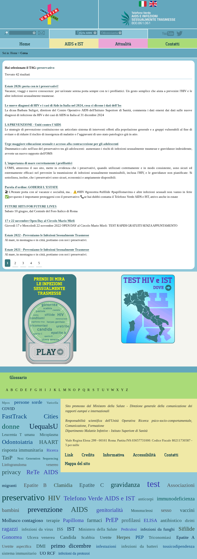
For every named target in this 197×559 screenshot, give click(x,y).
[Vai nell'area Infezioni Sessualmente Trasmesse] (49, 318)
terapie (53, 520)
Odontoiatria (109, 33)
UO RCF (47, 553)
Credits (88, 454)
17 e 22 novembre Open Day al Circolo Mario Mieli (40, 221)
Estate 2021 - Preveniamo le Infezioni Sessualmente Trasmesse (47, 249)
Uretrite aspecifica (16, 546)
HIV (54, 498)
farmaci (94, 520)
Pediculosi (129, 529)
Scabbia (88, 537)
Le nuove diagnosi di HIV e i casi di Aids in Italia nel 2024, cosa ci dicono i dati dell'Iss (63, 105)
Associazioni (181, 485)
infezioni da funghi (158, 529)
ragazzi (10, 529)
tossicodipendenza (179, 546)
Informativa (113, 454)
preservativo (23, 497)
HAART (48, 442)
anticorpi (146, 499)
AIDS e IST (74, 43)
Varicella (52, 402)
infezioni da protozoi (74, 553)
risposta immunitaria (22, 450)
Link (69, 454)
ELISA (150, 520)
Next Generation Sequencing (37, 458)
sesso (166, 510)
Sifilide (187, 529)
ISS (60, 529)
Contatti (172, 43)
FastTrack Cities (30, 416)
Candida (68, 537)
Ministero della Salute (98, 529)
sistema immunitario (19, 553)
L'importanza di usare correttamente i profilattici (38, 163)
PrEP (111, 519)
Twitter (179, 33)
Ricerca (52, 450)
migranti (9, 485)
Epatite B (35, 485)
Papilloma (73, 520)
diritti (190, 520)
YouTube (168, 33)
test (153, 483)
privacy (11, 472)
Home (24, 43)
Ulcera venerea (41, 537)
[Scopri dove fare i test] (148, 308)
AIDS (79, 509)
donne (10, 426)
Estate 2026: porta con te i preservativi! (31, 86)
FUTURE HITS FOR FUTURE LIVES (30, 206)
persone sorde (28, 402)
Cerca (20, 33)
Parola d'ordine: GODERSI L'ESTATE (31, 187)
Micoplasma (49, 435)
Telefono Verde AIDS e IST (99, 498)
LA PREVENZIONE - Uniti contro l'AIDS (33, 124)
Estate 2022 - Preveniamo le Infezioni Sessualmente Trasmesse (47, 235)
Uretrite (105, 537)
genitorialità (109, 510)
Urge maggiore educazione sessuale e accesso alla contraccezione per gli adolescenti (61, 144)
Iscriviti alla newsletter (41, 33)
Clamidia (63, 485)
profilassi (131, 520)
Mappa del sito (77, 463)
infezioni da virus (37, 529)
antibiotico (171, 520)
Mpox (6, 402)
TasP (7, 457)
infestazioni (106, 546)
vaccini (187, 510)
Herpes (123, 537)
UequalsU (43, 426)
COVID (8, 408)
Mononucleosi (142, 511)
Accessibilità (144, 454)
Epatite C (91, 485)
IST (71, 529)
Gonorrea (12, 537)
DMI (41, 546)
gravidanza (125, 484)
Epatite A (185, 537)
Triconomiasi (160, 537)
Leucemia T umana (18, 435)
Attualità (123, 43)
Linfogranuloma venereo (30, 465)
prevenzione (45, 509)
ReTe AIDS (86, 33)
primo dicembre (71, 545)
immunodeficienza (176, 498)
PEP (139, 537)
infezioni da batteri (139, 546)
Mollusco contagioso (22, 520)
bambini (10, 510)
